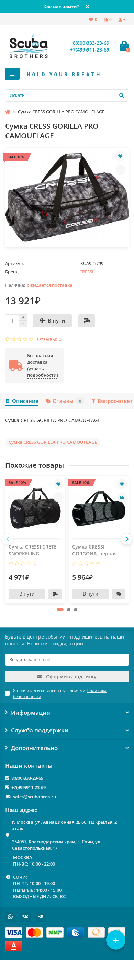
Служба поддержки (40, 730)
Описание (25, 401)
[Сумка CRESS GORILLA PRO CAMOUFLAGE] (67, 197)
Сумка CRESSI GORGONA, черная (94, 550)
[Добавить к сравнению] (120, 170)
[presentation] (7, 539)
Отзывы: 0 (49, 339)
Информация (30, 713)
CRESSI (86, 272)
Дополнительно (34, 748)
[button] (60, 609)
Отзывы (67, 401)
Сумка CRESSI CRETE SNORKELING (33, 550)
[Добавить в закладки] (120, 156)
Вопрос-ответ (115, 401)
